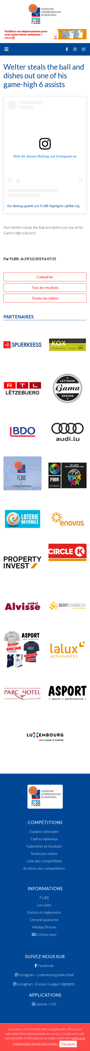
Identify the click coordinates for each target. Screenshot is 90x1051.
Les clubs (44, 905)
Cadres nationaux (44, 839)
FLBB (44, 897)
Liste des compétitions (44, 861)
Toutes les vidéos (45, 298)
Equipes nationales (44, 831)
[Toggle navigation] (6, 49)
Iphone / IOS (46, 1004)
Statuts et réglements (44, 912)
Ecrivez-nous (46, 934)
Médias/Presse (44, 927)
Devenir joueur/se (44, 919)
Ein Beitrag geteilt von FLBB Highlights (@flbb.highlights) (48, 206)
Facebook (45, 965)
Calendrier (45, 277)
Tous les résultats (45, 287)
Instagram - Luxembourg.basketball (45, 974)
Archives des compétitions (44, 868)
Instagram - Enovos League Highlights (45, 984)
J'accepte (68, 1044)
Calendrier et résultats (44, 846)
